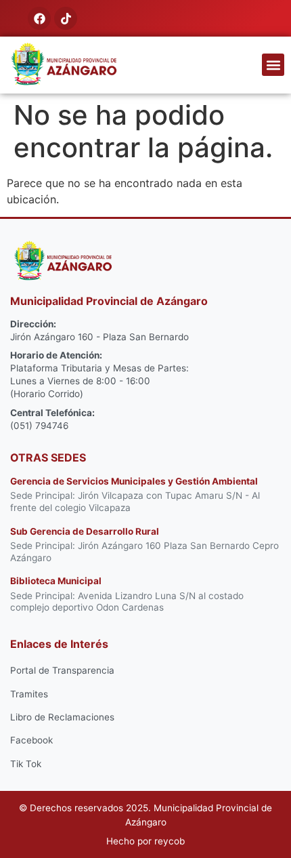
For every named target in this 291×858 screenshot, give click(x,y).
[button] (273, 65)
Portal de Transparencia (62, 670)
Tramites (29, 694)
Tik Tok (25, 763)
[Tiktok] (65, 18)
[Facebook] (39, 18)
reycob (169, 841)
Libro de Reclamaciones (62, 717)
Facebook (31, 740)
